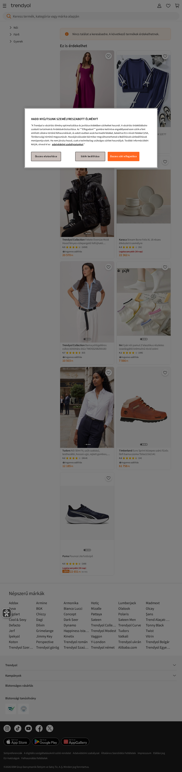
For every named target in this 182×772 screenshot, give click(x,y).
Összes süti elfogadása (123, 156)
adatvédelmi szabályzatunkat (67, 144)
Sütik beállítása (90, 156)
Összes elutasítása (46, 156)
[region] (91, 138)
